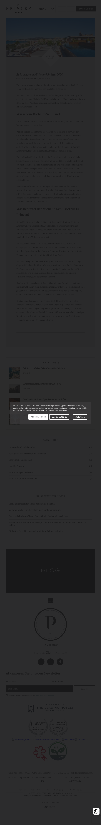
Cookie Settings (59, 417)
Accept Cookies (38, 417)
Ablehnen (80, 417)
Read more (63, 410)
